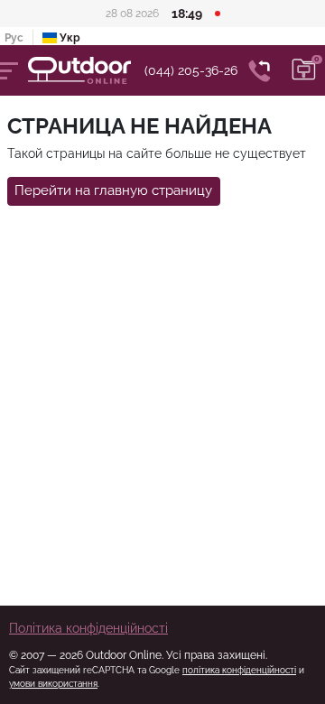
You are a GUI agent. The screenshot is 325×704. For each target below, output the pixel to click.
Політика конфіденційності (88, 628)
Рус (14, 38)
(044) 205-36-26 (190, 70)
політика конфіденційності (239, 670)
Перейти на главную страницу (113, 190)
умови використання (53, 684)
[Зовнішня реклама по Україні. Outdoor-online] (86, 70)
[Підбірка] (304, 70)
